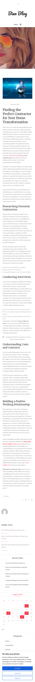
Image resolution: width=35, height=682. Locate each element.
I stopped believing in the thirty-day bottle (16, 580)
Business (7, 649)
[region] (17, 666)
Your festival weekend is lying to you (12, 530)
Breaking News (14, 104)
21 (22, 617)
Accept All (17, 668)
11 (8, 613)
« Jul (2, 629)
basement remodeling (16, 155)
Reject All (17, 678)
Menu (16, 24)
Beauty (7, 641)
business (6, 496)
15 (26, 613)
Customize (17, 673)
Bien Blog (17, 13)
